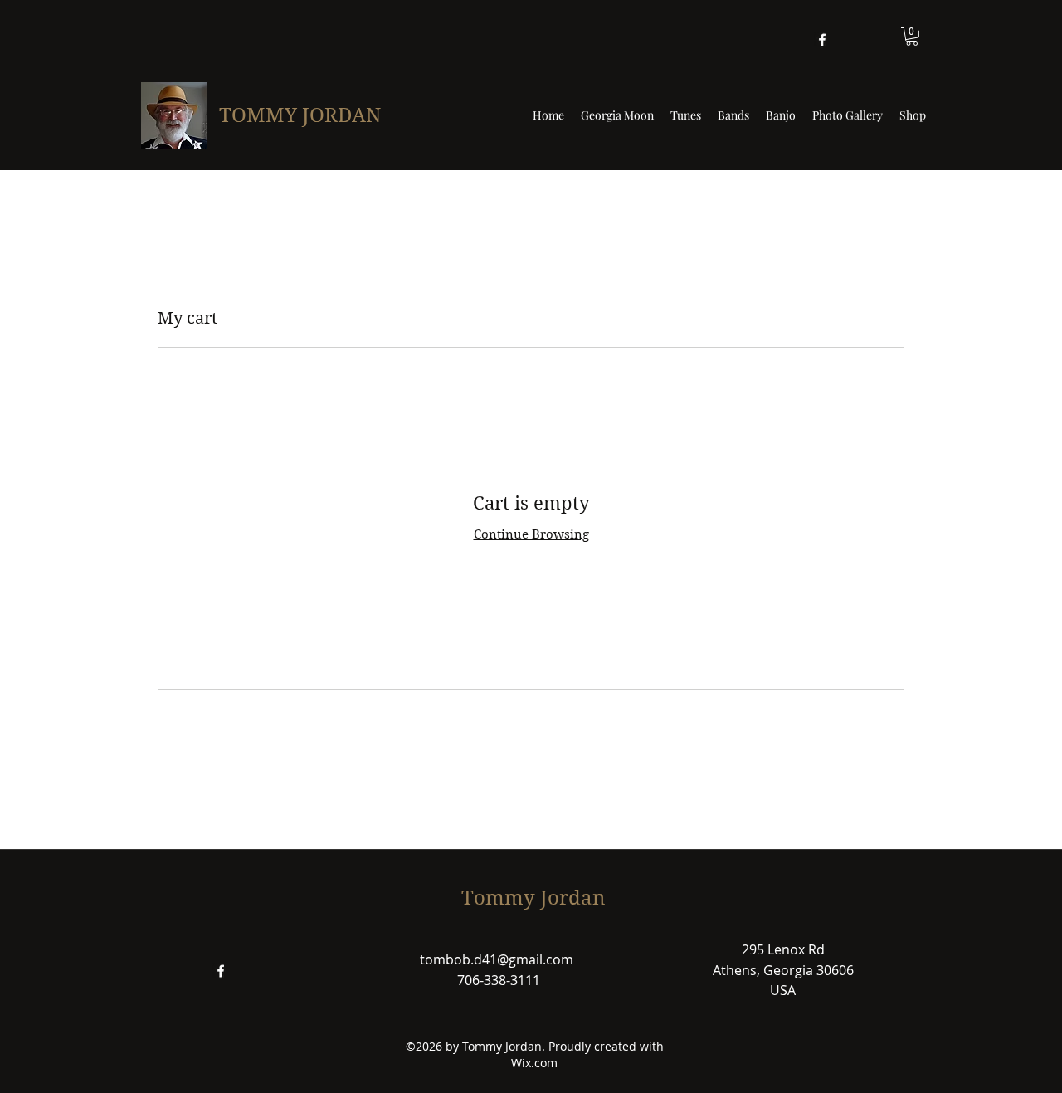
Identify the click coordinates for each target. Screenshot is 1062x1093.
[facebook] (822, 40)
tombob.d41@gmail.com (496, 959)
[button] (912, 36)
